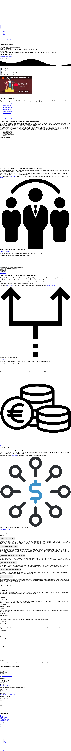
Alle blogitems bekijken (4, 750)
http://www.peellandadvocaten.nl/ (6, 676)
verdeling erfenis (14, 455)
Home (1, 25)
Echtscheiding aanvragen (7, 39)
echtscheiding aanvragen (51, 285)
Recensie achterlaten (4, 720)
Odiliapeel (4, 162)
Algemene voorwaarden (4, 719)
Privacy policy (2, 718)
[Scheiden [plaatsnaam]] (35, 356)
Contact (1, 28)
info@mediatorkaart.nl (4, 736)
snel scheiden (9, 285)
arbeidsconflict (3, 177)
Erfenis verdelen (5, 38)
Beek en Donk (5, 161)
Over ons (2, 27)
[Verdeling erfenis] (35, 526)
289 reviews (15, 67)
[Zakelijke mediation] (35, 248)
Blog (1, 26)
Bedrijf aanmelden (3, 717)
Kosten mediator (5, 37)
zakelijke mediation (12, 176)
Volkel (4, 163)
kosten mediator (6, 371)
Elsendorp (4, 164)
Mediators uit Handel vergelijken (6, 56)
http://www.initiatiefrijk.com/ (5, 685)
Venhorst (4, 165)
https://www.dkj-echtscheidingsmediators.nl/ (8, 694)
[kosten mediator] (35, 442)
